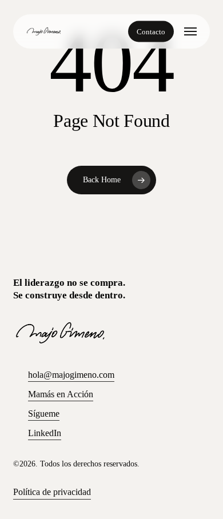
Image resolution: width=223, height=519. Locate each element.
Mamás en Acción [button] (60, 394)
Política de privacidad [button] (52, 492)
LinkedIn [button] (44, 433)
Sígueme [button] (43, 413)
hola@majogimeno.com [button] (71, 375)
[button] (190, 31)
